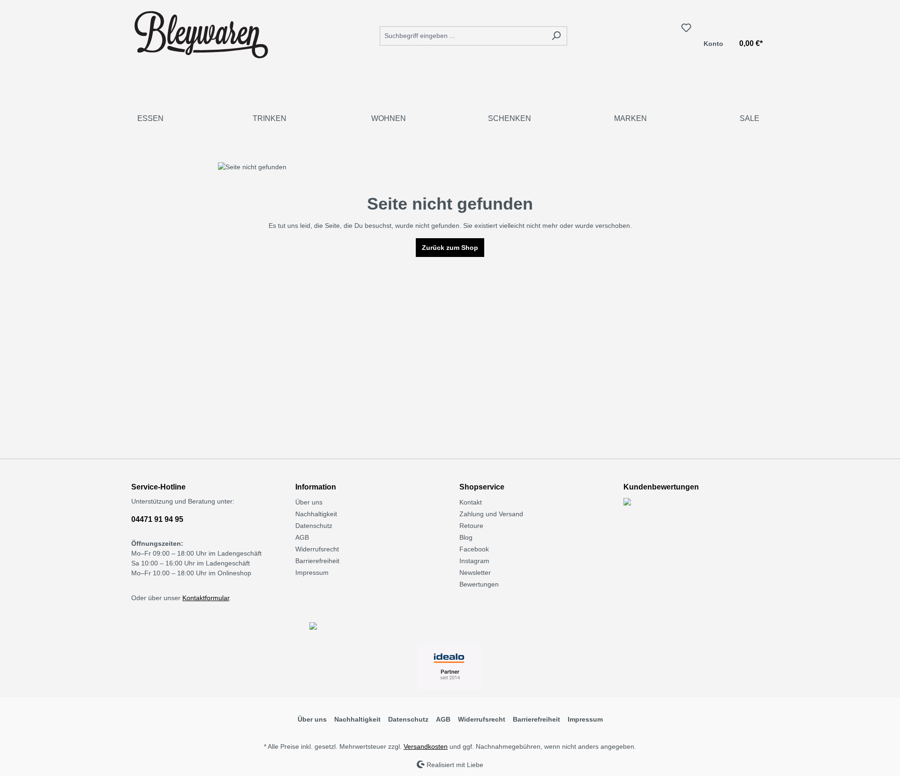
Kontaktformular (205, 598)
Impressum (312, 572)
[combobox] (463, 35)
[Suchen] (556, 35)
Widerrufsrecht (317, 549)
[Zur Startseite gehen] (201, 33)
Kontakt (470, 502)
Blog (465, 537)
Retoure (471, 525)
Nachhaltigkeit (316, 514)
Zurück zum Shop (450, 247)
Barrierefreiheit (317, 561)
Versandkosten (426, 746)
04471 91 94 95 (157, 519)
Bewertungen (479, 584)
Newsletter (475, 572)
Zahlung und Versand (491, 514)
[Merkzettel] (686, 27)
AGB (302, 537)
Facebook (474, 549)
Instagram (474, 561)
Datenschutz (313, 525)
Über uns (308, 502)
